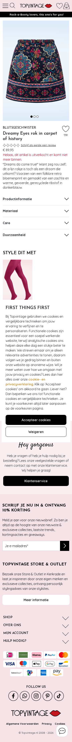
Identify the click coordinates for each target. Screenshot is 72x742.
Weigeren (36, 432)
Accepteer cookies (36, 420)
